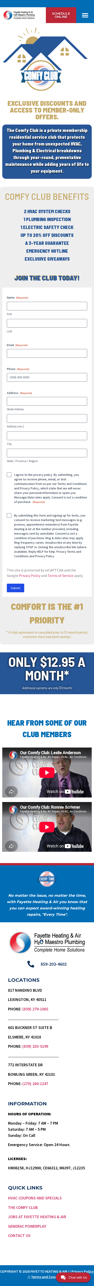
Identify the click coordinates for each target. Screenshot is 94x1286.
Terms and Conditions (72, 484)
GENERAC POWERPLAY (27, 1226)
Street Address (15, 409)
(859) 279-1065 (35, 1009)
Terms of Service (60, 575)
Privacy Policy (29, 488)
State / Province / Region (22, 461)
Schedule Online (61, 15)
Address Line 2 (15, 426)
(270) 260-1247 (35, 1083)
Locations (23, 980)
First (9, 314)
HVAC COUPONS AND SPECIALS (35, 1198)
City (9, 444)
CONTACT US (19, 1235)
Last (9, 331)
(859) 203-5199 (35, 1046)
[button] (85, 15)
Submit (15, 588)
